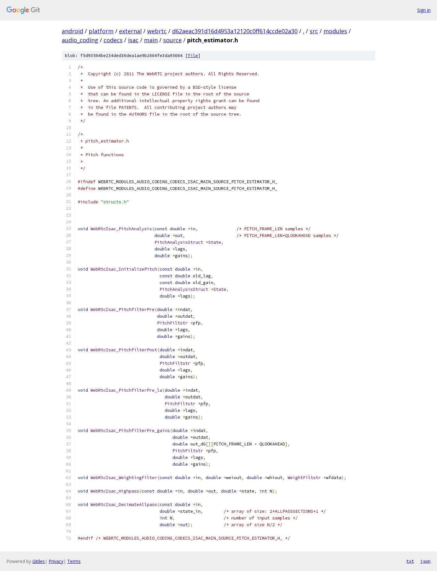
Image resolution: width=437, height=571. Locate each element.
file (193, 55)
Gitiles (38, 561)
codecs (113, 40)
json (425, 561)
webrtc (157, 31)
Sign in (424, 10)
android (72, 31)
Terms (74, 561)
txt (410, 561)
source (172, 40)
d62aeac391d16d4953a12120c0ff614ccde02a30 (235, 31)
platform (101, 31)
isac (133, 40)
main (151, 40)
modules (335, 31)
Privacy (56, 561)
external (130, 31)
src (314, 31)
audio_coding (80, 40)
